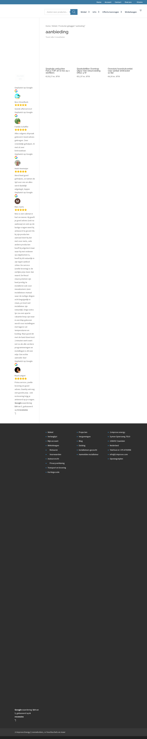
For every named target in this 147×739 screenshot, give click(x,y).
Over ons (128, 2)
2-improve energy (117, 432)
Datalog (82, 445)
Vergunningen (85, 436)
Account (108, 2)
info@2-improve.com (119, 454)
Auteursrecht (53, 458)
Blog (81, 441)
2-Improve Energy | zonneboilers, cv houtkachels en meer (40, 732)
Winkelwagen (131, 12)
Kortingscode (53, 472)
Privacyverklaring (57, 463)
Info (94, 12)
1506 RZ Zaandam (117, 441)
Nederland (114, 445)
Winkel (84, 12)
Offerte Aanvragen (110, 12)
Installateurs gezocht (88, 450)
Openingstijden (116, 458)
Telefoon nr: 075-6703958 (120, 450)
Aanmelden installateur (88, 454)
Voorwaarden (55, 454)
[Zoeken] (74, 12)
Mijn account (53, 441)
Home (99, 2)
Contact (118, 2)
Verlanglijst (52, 436)
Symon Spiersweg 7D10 (120, 436)
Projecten (83, 432)
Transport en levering (57, 467)
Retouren (53, 450)
